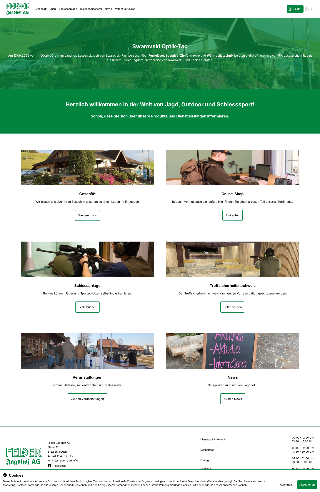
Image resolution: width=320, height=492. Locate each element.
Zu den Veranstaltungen (87, 399)
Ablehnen (286, 484)
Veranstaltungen (125, 8)
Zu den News (233, 399)
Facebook (60, 465)
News (108, 8)
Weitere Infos (87, 215)
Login (297, 8)
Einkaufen (232, 215)
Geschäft (41, 8)
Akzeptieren (307, 484)
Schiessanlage (68, 8)
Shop (53, 8)
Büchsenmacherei (91, 8)
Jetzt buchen (87, 307)
